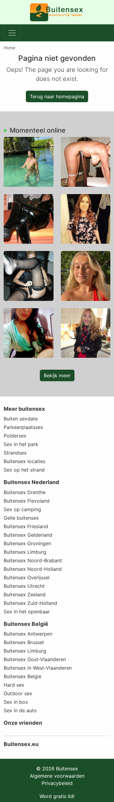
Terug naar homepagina (57, 96)
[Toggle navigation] (12, 33)
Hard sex (14, 685)
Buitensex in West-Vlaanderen (38, 668)
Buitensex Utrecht (24, 586)
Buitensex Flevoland (27, 501)
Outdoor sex (18, 693)
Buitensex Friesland (26, 526)
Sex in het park (21, 444)
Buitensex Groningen (27, 543)
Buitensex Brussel (24, 642)
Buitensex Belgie (22, 676)
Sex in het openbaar (27, 611)
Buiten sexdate (21, 419)
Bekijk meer (57, 375)
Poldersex (15, 436)
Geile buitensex (21, 518)
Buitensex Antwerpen (28, 634)
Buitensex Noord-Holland (33, 569)
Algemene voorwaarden (57, 776)
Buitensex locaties (24, 461)
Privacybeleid (57, 783)
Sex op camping (22, 509)
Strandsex (15, 453)
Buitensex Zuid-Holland (30, 603)
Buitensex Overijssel (27, 577)
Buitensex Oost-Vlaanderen (35, 659)
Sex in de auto (20, 710)
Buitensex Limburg (25, 552)
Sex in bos (16, 702)
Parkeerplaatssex (23, 427)
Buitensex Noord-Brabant (33, 560)
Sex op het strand (24, 470)
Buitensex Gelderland (28, 535)
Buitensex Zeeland (25, 594)
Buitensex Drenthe (25, 492)
